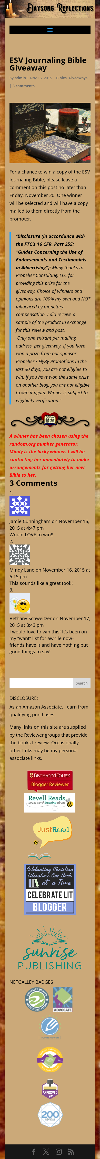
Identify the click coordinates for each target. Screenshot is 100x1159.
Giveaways (78, 77)
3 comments (24, 85)
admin (20, 77)
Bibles (61, 77)
